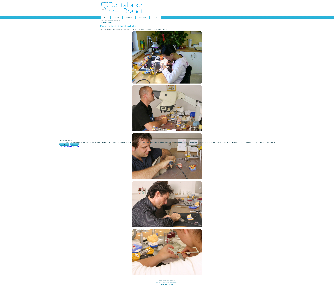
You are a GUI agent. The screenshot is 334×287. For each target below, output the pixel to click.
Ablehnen (74, 144)
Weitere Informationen (65, 146)
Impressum (76, 146)
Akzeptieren (64, 144)
